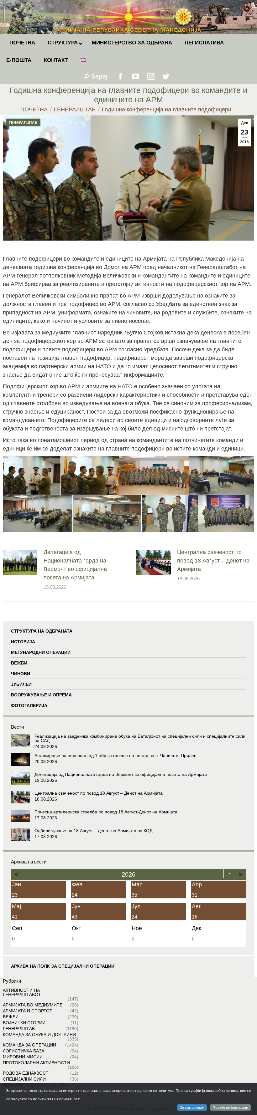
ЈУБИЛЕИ (21, 684)
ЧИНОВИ (20, 673)
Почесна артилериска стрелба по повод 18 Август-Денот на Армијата (105, 812)
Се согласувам (192, 1107)
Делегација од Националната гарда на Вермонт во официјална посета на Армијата (75, 565)
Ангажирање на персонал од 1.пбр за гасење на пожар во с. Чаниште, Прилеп (115, 755)
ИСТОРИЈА (23, 641)
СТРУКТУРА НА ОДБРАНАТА (41, 631)
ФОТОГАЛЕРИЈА (29, 705)
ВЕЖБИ (19, 663)
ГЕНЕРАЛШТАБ (23, 122)
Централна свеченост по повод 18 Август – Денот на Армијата (213, 560)
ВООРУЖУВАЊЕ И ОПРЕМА (41, 695)
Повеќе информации (230, 1107)
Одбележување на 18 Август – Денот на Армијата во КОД (93, 830)
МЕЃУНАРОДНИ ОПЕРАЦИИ (41, 652)
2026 (128, 874)
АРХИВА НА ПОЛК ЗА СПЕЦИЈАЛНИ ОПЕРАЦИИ (62, 966)
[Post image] (20, 562)
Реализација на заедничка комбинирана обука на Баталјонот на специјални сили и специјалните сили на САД (139, 738)
